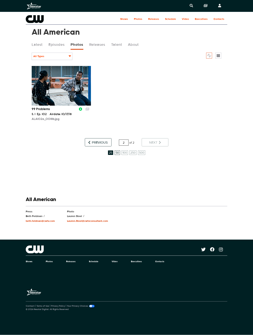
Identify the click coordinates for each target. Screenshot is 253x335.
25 (110, 153)
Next (153, 142)
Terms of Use (42, 306)
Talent (116, 44)
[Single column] (218, 56)
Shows (124, 19)
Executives (201, 19)
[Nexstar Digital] (34, 6)
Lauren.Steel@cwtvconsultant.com (87, 221)
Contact (30, 306)
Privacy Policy (58, 306)
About (133, 44)
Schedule (170, 19)
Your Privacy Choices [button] (77, 306)
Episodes (57, 44)
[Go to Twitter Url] (205, 249)
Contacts (219, 19)
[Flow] (209, 56)
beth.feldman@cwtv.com (40, 221)
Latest (37, 44)
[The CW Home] (49, 19)
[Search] (191, 6)
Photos (138, 19)
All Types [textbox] (38, 56)
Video (185, 19)
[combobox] (52, 56)
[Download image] (80, 109)
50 (117, 153)
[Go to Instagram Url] (223, 249)
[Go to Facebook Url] (214, 249)
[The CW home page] (113, 249)
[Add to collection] (87, 109)
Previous (99, 142)
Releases (153, 19)
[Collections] (205, 6)
